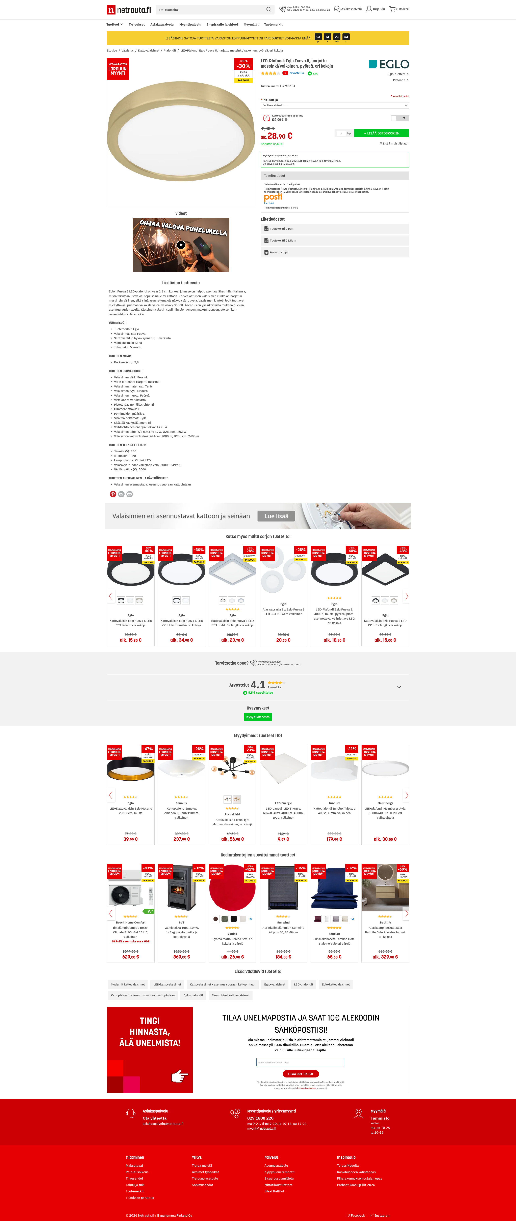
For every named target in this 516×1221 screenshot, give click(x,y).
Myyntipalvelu (190, 24)
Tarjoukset (137, 24)
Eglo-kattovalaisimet (336, 984)
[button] (335, 105)
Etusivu (112, 50)
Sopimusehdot (202, 1185)
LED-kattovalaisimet (167, 984)
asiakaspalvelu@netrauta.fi (163, 1124)
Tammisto (380, 1118)
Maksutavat (134, 1165)
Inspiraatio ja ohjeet (222, 24)
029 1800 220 (260, 1118)
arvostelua (294, 73)
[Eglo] (389, 64)
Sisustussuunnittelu (279, 1178)
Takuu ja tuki (135, 1185)
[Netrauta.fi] (129, 9)
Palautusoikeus (137, 1172)
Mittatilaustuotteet (278, 1185)
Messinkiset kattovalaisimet (230, 995)
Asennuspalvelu (276, 1165)
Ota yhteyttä (154, 1118)
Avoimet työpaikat (205, 1172)
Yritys (197, 1157)
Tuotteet (112, 24)
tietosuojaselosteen (306, 1088)
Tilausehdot (134, 1178)
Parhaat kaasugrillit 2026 (356, 1185)
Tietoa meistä (202, 1165)
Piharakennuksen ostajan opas (359, 1178)
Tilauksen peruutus (140, 1198)
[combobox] (215, 9)
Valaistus (128, 50)
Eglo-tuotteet (396, 74)
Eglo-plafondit (193, 995)
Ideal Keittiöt (274, 1191)
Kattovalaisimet (149, 50)
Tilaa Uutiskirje (301, 1074)
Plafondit (170, 50)
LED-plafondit (303, 984)
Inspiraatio (346, 1157)
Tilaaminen (135, 1157)
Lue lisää (269, 203)
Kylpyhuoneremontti (279, 1172)
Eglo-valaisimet (274, 984)
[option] (121, 600)
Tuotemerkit (273, 24)
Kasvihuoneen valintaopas (356, 1172)
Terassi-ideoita (348, 1165)
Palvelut (271, 1157)
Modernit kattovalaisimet (128, 984)
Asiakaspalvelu (162, 24)
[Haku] (269, 9)
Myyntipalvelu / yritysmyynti (271, 1111)
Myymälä (378, 1111)
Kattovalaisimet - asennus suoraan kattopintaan (222, 984)
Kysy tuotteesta (258, 717)
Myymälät (251, 24)
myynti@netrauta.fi (261, 1128)
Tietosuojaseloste (205, 1178)
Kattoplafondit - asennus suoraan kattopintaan (143, 995)
